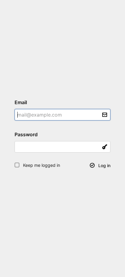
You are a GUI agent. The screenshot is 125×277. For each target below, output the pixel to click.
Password (29, 134)
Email (23, 102)
